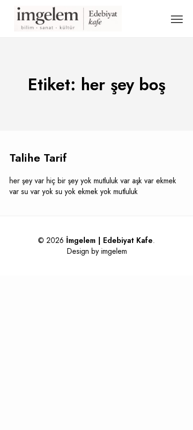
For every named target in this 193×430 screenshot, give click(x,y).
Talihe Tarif (38, 157)
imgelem (114, 251)
